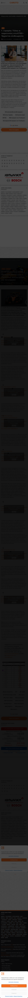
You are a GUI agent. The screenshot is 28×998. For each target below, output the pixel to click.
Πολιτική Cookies (9, 996)
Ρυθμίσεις (14, 993)
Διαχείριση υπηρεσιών (14, 982)
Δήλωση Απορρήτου (18, 996)
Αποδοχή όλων (14, 985)
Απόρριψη (14, 989)
